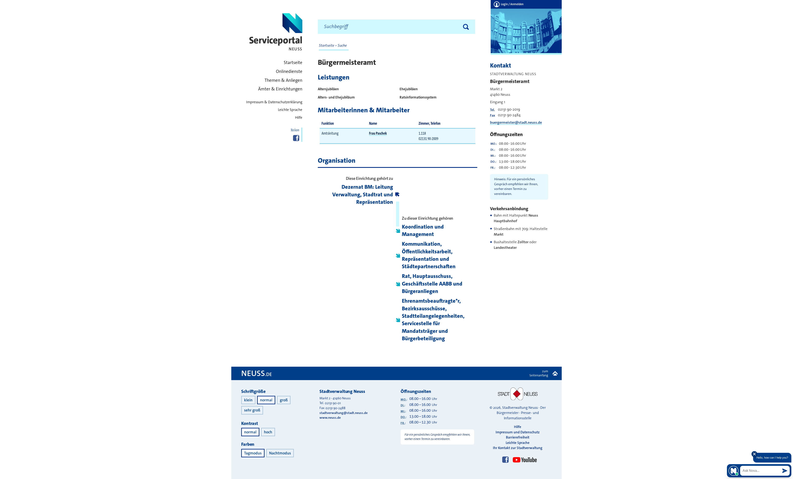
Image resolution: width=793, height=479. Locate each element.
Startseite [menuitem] (293, 62)
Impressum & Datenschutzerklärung (274, 102)
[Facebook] (505, 460)
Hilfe (298, 117)
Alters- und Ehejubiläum (336, 97)
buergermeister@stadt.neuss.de (516, 122)
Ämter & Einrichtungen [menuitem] (280, 89)
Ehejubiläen (409, 89)
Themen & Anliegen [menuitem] (283, 80)
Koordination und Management (423, 230)
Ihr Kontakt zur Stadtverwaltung (517, 448)
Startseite (327, 45)
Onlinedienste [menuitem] (289, 71)
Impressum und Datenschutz (518, 432)
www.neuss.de (330, 417)
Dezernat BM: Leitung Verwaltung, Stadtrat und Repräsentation (362, 194)
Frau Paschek (378, 133)
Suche (342, 45)
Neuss (256, 373)
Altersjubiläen (328, 89)
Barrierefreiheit (517, 437)
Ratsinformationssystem (418, 97)
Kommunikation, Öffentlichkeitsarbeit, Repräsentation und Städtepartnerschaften (429, 255)
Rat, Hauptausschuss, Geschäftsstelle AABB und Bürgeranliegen (432, 284)
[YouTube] (524, 456)
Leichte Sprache (290, 109)
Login (512, 4)
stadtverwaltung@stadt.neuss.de (343, 413)
